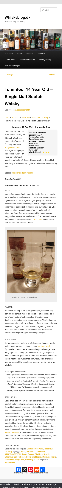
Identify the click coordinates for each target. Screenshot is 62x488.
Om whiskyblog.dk (12, 65)
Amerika (41, 53)
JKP (37, 459)
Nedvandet (9, 459)
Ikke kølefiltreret (35, 456)
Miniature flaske (49, 456)
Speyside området (12, 147)
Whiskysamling (45, 59)
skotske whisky (44, 346)
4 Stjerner (41, 451)
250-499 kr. (31, 451)
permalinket (10, 462)
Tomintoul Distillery (40, 117)
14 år (23, 451)
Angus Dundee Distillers (32, 454)
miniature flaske (12, 432)
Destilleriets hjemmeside (22, 172)
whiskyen (38, 219)
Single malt (19, 459)
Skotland (9, 53)
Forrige (9, 74)
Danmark (30, 53)
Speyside (25, 117)
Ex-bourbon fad (20, 456)
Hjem (7, 117)
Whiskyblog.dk (17, 17)
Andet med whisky (27, 59)
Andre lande (10, 59)
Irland (19, 53)
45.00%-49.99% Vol (13, 454)
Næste (53, 74)
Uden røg (29, 459)
